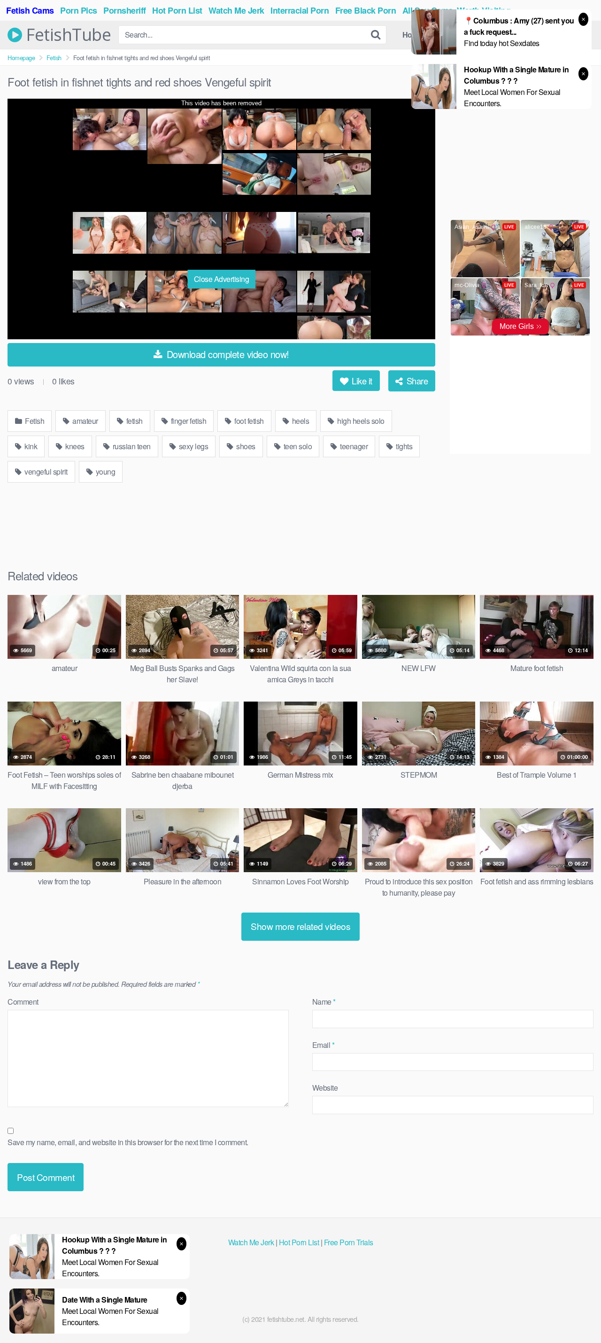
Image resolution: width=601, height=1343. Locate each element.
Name (324, 1001)
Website (325, 1087)
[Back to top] (575, 1313)
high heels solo (360, 420)
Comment (23, 1001)
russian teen (131, 446)
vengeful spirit (45, 471)
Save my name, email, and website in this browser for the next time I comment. (128, 1142)
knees (74, 446)
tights (403, 446)
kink (30, 446)
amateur (84, 420)
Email (323, 1044)
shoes (245, 446)
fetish (133, 420)
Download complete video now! (226, 354)
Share (416, 381)
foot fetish (248, 420)
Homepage (21, 57)
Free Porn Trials (348, 1242)
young (104, 471)
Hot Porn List (299, 1242)
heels (299, 420)
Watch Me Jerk (251, 1242)
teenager (353, 446)
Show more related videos (300, 926)
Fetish (54, 57)
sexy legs (192, 446)
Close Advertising (221, 278)
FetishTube (66, 34)
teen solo (297, 446)
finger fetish (187, 420)
